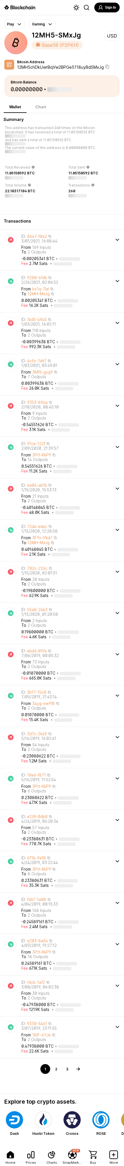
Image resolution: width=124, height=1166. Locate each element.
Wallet (15, 107)
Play (10, 24)
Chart (40, 107)
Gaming (38, 24)
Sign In (110, 7)
